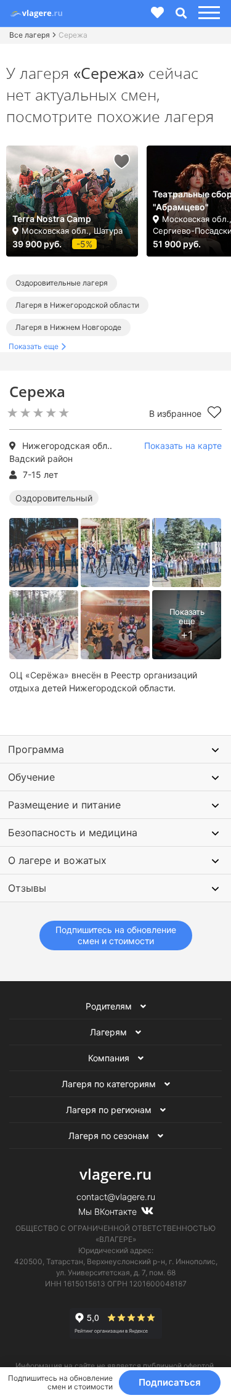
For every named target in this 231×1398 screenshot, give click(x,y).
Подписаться (170, 1382)
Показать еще (34, 346)
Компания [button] (110, 1058)
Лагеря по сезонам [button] (110, 1135)
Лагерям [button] (109, 1032)
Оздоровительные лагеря (61, 282)
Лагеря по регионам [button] (110, 1109)
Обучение (31, 777)
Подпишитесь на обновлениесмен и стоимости (115, 935)
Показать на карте (183, 445)
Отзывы (27, 888)
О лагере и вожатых (57, 860)
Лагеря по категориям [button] (110, 1084)
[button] (207, 13)
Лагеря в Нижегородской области (77, 305)
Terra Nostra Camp (51, 218)
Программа (36, 749)
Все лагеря (29, 34)
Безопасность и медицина (72, 832)
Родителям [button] (110, 1006)
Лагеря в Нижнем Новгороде (68, 327)
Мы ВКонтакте (108, 1211)
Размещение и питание (64, 805)
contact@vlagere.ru (115, 1196)
